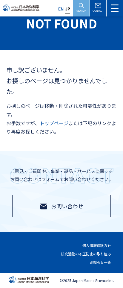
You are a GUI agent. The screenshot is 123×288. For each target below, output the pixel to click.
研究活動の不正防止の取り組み (86, 253)
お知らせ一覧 (100, 262)
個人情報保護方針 (96, 245)
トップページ (54, 123)
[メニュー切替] (115, 8)
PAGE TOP (109, 271)
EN (61, 9)
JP (67, 9)
